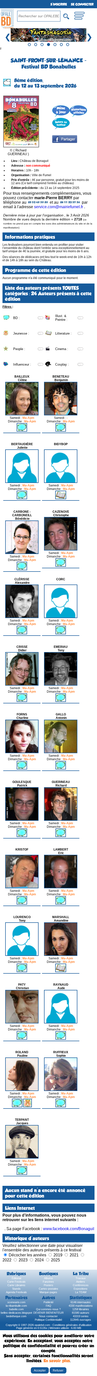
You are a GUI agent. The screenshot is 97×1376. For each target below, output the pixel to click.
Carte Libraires (16, 1285)
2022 (6, 1260)
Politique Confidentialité (48, 1319)
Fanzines (48, 1281)
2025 (55, 1260)
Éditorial (16, 1278)
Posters (48, 1285)
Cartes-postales (48, 1288)
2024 (39, 1260)
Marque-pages (48, 1292)
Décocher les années (27, 1255)
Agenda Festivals (16, 1292)
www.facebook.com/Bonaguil (68, 1229)
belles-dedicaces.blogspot (16, 1312)
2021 (74, 1255)
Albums (48, 1278)
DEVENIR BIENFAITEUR (48, 1312)
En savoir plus (57, 1360)
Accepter (40, 1370)
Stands (16, 1288)
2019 (57, 1255)
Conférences (81, 1285)
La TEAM (80, 1292)
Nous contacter (48, 1316)
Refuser (58, 1370)
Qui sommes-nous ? (48, 1309)
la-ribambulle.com (16, 1305)
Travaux (81, 1278)
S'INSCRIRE (58, 4)
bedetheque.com (16, 1316)
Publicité (48, 1302)
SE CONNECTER (82, 4)
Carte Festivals (16, 1281)
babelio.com (16, 1309)
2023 (23, 1260)
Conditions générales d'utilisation (72, 1324)
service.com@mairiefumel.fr (58, 207)
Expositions (81, 1288)
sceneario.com (16, 1302)
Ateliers (80, 1281)
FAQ (48, 1305)
